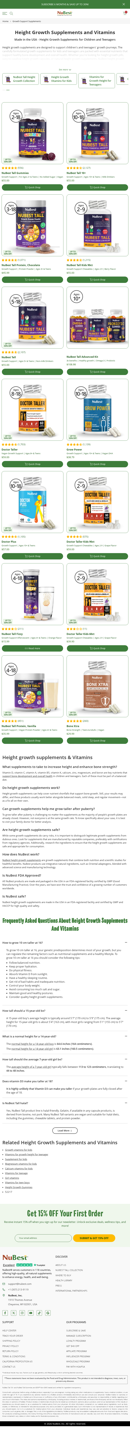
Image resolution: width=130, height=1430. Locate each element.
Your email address (28, 1238)
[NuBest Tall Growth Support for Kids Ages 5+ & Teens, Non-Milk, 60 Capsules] (32, 317)
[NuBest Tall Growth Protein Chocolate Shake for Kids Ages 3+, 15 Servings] (32, 225)
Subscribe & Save (76, 1330)
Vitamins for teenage (16, 1173)
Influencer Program (78, 1356)
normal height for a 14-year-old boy (32, 1044)
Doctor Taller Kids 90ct (80, 541)
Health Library (63, 1280)
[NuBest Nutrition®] (64, 13)
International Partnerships (71, 1290)
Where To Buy (63, 1275)
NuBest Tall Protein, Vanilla (19, 726)
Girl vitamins (12, 1177)
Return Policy (10, 1351)
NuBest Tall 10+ (76, 173)
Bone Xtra (73, 726)
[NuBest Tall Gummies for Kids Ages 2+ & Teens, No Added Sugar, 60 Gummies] (32, 133)
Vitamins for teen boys (17, 1182)
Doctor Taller (10, 449)
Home (5, 21)
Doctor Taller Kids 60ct (80, 634)
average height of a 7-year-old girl (31, 1067)
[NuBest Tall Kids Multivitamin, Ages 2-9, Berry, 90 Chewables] (97, 225)
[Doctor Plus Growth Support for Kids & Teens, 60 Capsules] (32, 502)
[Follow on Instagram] (22, 1313)
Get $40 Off (72, 1346)
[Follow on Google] (48, 1313)
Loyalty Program (76, 1340)
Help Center (9, 1330)
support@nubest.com (20, 1283)
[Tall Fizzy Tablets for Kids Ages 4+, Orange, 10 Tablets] (32, 594)
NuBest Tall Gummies (15, 173)
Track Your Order (12, 1335)
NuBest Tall (9, 357)
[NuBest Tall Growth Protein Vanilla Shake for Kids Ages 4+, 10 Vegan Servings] (32, 686)
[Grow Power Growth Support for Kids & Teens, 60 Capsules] (97, 410)
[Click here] (5, 13)
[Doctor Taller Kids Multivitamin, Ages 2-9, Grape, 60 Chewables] (97, 594)
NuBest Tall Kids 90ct (80, 265)
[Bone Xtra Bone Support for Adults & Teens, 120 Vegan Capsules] (97, 686)
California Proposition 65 (17, 1361)
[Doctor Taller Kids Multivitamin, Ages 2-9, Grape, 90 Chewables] (97, 502)
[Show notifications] (117, 13)
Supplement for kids (16, 1159)
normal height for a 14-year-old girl (32, 1049)
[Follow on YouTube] (30, 1313)
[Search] (11, 13)
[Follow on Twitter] (13, 1313)
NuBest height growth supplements (21, 860)
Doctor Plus (9, 541)
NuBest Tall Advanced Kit (82, 357)
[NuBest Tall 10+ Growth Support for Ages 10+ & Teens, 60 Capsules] (97, 133)
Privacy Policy (10, 1346)
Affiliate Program (76, 1351)
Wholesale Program (78, 1361)
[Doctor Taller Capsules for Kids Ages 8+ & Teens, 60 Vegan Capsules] (32, 410)
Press (58, 1285)
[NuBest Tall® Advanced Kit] (97, 317)
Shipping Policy (11, 1340)
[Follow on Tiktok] (39, 1313)
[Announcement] (65, 4)
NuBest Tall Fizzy (12, 634)
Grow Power (74, 449)
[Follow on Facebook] (5, 1313)
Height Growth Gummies (18, 1187)
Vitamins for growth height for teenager (26, 1154)
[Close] (6, 4)
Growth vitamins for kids (18, 1149)
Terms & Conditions (13, 1356)
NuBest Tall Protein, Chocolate (21, 265)
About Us (60, 1265)
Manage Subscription (78, 1335)
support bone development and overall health (27, 776)
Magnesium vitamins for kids (21, 1163)
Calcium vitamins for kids (19, 1168)
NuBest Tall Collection (69, 1270)
